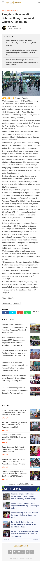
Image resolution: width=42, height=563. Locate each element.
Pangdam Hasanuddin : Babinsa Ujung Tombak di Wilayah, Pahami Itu (18, 18)
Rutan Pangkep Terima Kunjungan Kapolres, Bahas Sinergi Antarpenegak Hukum (25, 505)
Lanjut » (36, 540)
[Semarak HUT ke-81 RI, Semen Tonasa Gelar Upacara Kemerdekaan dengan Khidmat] (35, 463)
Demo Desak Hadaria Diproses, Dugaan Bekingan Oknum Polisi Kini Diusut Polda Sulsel (14, 412)
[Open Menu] (3, 2)
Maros (16, 10)
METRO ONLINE (27, 558)
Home (4, 10)
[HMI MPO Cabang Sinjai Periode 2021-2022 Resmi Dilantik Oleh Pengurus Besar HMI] (35, 427)
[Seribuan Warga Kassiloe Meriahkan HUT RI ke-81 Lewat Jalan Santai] (35, 439)
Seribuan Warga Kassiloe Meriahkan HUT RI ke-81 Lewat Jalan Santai (14, 437)
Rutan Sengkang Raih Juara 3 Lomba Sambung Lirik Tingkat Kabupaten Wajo (13, 449)
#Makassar (6, 303)
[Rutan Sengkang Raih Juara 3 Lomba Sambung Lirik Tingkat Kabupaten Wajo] (35, 451)
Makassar (10, 10)
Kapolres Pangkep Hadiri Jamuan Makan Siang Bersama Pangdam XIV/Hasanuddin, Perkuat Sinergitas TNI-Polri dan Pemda (24, 496)
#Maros (16, 303)
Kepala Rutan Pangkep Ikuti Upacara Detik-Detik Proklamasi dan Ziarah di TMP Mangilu (14, 474)
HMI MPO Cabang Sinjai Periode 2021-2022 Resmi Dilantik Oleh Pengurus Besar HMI (14, 425)
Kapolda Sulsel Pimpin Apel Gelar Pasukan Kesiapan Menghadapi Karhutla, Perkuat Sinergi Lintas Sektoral (22, 62)
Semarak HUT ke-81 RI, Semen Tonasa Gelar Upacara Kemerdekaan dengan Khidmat (13, 461)
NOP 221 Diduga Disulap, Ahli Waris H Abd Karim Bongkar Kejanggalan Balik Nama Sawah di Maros (22, 52)
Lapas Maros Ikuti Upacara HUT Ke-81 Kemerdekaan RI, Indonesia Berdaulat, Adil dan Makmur (21, 43)
